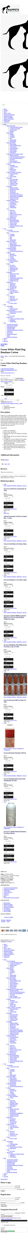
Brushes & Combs (14, 189)
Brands (5, 338)
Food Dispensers (14, 148)
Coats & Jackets (14, 166)
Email (20, 403)
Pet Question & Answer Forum (11, 897)
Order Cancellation (8, 117)
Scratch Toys (13, 300)
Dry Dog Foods (14, 179)
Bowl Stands (13, 144)
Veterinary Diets (14, 183)
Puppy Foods (13, 182)
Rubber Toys (13, 213)
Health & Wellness (11, 200)
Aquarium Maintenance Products (15, 330)
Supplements (13, 207)
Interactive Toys (14, 299)
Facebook (3, 403)
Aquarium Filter (11, 328)
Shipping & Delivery (9, 119)
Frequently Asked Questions (11, 887)
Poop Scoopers (13, 161)
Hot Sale (6, 341)
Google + (16, 403)
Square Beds (13, 140)
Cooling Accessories (15, 128)
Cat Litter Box (13, 290)
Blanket (12, 134)
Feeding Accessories (12, 334)
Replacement (7, 120)
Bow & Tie (12, 171)
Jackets (11, 256)
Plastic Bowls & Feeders (16, 311)
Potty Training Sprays (15, 162)
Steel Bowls (13, 152)
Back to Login (17, 1217)
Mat (11, 138)
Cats (5, 228)
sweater (12, 168)
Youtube (3, 920)
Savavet (24, 485)
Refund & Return (8, 116)
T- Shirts (12, 258)
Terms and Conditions (9, 114)
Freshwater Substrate (12, 337)
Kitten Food (13, 266)
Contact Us (6, 121)
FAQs (5, 112)
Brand (2, 386)
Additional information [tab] (9, 407)
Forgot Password (9, 1217)
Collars (11, 175)
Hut (11, 237)
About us (6, 110)
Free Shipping (7, 910)
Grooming (9, 186)
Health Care (10, 282)
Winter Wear (13, 169)
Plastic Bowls (13, 149)
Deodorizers (13, 249)
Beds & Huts (10, 132)
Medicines (12, 206)
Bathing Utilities (14, 187)
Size (2, 395)
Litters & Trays (10, 289)
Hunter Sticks (13, 130)
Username (17, 1186)
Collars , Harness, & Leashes (14, 172)
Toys (8, 209)
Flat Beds (12, 137)
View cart (9, 401)
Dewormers (13, 203)
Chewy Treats (13, 223)
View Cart (3, 941)
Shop (6, 356)
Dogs (5, 124)
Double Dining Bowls (15, 145)
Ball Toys (12, 210)
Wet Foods (12, 271)
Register (3, 1217)
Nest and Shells (14, 309)
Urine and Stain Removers (16, 251)
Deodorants (13, 192)
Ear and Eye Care (14, 193)
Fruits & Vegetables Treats (16, 225)
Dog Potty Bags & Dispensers (17, 156)
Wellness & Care (14, 199)
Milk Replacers (13, 180)
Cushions (12, 135)
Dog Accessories (11, 125)
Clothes (9, 163)
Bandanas (12, 165)
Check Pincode (19, 378)
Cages (11, 307)
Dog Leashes (13, 176)
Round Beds (13, 141)
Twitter (7, 403)
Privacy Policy (7, 113)
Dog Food (9, 178)
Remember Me (20, 1189)
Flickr (8, 921)
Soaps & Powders (14, 197)
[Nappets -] (10, 13)
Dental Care (13, 190)
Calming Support (14, 202)
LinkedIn (12, 403)
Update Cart (4, 1231)
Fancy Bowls (13, 147)
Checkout (9, 941)
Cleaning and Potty (11, 248)
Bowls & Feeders (11, 142)
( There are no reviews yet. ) (7, 372)
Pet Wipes (12, 159)
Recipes (2, 345)
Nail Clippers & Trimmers (16, 194)
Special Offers (4, 344)
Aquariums (9, 331)
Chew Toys (13, 211)
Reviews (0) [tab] (7, 408)
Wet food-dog (13, 185)
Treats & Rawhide (11, 218)
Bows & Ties (13, 255)
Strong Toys (13, 217)
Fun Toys (12, 297)
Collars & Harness (11, 259)
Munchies (12, 227)
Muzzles (12, 131)
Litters (11, 293)
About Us (6, 895)
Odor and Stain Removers (16, 158)
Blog (5, 896)
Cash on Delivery (8, 892)
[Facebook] (26, 2)
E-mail (17, 1199)
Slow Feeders (13, 151)
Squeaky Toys (13, 216)
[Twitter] (24, 2)
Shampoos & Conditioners (16, 196)
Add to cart (3, 401)
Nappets (10, 381)
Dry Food (12, 265)
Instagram (8, 920)
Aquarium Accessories (12, 324)
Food (8, 314)
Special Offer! (4, 1179)
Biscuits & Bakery (14, 220)
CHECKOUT (11, 1231)
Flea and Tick (13, 204)
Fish (5, 323)
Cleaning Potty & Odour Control (15, 154)
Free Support (7, 908)
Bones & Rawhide (14, 221)
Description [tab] (6, 406)
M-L (6, 464)
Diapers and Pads (14, 155)
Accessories (10, 230)
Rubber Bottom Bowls (15, 245)
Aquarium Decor (11, 327)
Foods (8, 263)
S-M (8, 464)
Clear (5, 398)
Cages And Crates (14, 231)
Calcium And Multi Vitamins (17, 318)
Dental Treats (13, 224)
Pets (5, 340)
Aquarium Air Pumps (12, 325)
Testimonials (7, 890)
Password (17, 1187)
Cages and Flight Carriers (16, 127)
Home (5, 109)
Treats (8, 302)
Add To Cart (7, 508)
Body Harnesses (14, 173)
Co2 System (10, 333)
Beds (8, 233)
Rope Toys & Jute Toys (16, 214)
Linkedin (3, 921)
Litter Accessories (14, 292)
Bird (5, 304)
